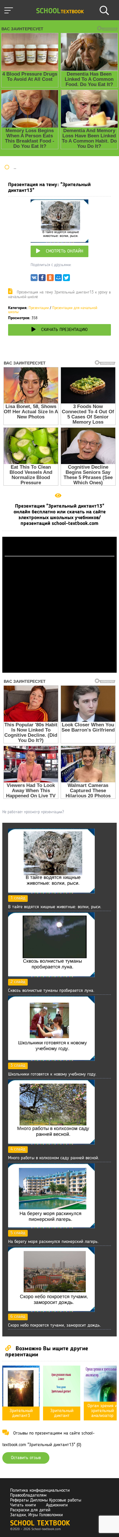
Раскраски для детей (30, 1510)
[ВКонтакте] (34, 279)
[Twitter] (66, 279)
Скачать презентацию (64, 330)
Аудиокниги (57, 1505)
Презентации (39, 308)
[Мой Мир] (58, 279)
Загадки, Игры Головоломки (36, 1515)
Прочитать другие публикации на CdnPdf (59, 670)
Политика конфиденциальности (40, 1490)
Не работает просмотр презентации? (33, 812)
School (60, 11)
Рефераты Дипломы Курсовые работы (45, 1500)
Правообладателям (28, 1495)
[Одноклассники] (50, 279)
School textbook (40, 1523)
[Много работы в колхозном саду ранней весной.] (51, 1143)
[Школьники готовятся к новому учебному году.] (51, 1059)
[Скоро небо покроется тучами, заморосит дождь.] (51, 1310)
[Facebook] (42, 279)
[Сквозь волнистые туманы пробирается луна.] (51, 976)
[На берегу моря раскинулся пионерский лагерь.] (51, 1227)
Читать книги (23, 1505)
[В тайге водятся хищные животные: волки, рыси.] (51, 892)
